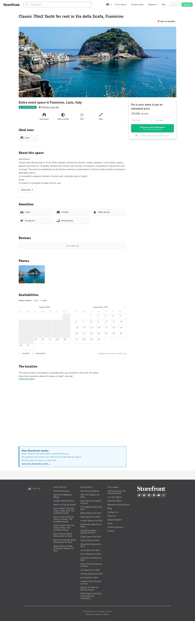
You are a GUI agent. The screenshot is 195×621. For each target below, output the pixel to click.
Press (109, 523)
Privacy (110, 531)
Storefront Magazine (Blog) (63, 495)
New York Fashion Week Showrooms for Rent (65, 541)
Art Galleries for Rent (90, 550)
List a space (113, 487)
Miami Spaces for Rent (91, 513)
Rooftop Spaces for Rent (92, 573)
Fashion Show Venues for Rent (91, 582)
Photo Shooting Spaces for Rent (91, 565)
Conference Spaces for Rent (91, 559)
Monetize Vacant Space (118, 504)
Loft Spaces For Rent (90, 570)
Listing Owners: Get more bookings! (116, 492)
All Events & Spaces (90, 491)
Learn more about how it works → (36, 463)
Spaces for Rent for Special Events (89, 588)
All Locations (87, 487)
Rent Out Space (114, 501)
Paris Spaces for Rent (90, 517)
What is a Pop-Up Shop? (65, 504)
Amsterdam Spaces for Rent (91, 525)
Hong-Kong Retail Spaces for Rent (89, 531)
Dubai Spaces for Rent (91, 536)
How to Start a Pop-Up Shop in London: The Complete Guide (64, 519)
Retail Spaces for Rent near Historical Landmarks (91, 595)
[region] (72, 416)
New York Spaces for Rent (90, 495)
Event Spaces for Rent (91, 554)
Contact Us (112, 512)
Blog (109, 508)
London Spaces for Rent (91, 520)
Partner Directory (61, 491)
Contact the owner (27, 379)
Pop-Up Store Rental (90, 540)
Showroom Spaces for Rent (91, 545)
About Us (111, 516)
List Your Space (114, 497)
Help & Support (114, 519)
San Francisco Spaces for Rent (91, 502)
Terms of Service (115, 527)
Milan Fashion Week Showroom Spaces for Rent (64, 548)
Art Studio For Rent (89, 577)
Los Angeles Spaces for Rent (91, 508)
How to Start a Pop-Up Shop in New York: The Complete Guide (64, 510)
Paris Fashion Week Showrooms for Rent (63, 535)
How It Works (60, 487)
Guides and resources (64, 501)
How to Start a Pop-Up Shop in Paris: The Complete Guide (64, 527)
